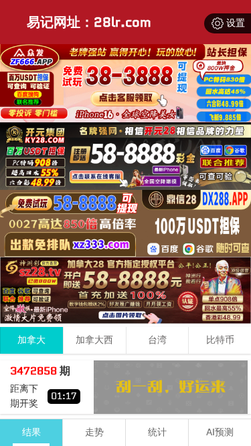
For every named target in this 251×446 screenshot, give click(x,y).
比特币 (220, 340)
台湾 (157, 340)
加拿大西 (94, 340)
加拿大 (31, 340)
